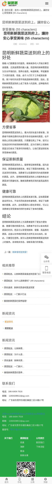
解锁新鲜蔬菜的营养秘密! (15, 301)
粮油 (22, 451)
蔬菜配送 (9, 328)
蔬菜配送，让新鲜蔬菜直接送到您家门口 (22, 274)
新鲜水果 (24, 455)
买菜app (6, 414)
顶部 (45, 482)
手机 (19, 482)
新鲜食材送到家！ (20, 252)
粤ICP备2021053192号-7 (21, 429)
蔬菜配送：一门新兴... (14, 366)
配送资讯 (9, 322)
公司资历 (40, 438)
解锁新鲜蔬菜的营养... (14, 372)
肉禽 (22, 442)
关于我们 (8, 438)
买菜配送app (31, 414)
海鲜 (22, 447)
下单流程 (40, 447)
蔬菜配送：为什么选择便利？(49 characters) (24, 281)
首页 (17, 10)
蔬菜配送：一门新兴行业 (15, 294)
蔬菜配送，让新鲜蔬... (14, 348)
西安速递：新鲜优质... (14, 360)
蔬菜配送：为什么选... (14, 354)
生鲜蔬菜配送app (17, 414)
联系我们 (40, 442)
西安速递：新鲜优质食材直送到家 (19, 287)
